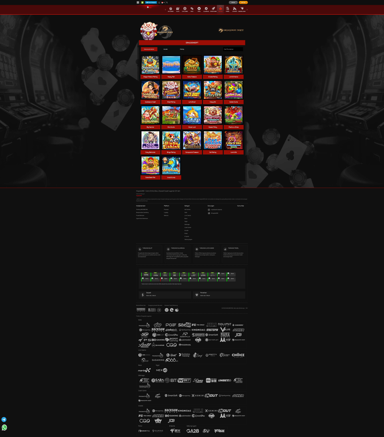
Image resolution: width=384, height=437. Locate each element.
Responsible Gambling (142, 212)
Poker (227, 11)
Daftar (243, 2)
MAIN (151, 65)
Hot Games (171, 11)
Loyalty (166, 212)
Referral (166, 215)
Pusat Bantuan (140, 215)
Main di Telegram (152, 2)
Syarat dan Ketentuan (142, 218)
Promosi (166, 209)
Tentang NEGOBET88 (142, 209)
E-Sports (234, 11)
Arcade (220, 11)
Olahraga (206, 11)
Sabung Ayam (241, 11)
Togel (199, 11)
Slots (177, 11)
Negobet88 (139, 195)
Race (192, 11)
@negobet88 (214, 213)
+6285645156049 (216, 210)
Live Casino (185, 11)
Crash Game (213, 11)
